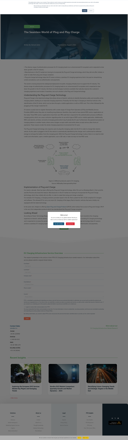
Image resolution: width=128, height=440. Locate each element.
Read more (85, 437)
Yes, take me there (59, 223)
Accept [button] (84, 10)
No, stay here (70, 223)
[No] (126, 438)
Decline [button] (91, 10)
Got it (79, 437)
